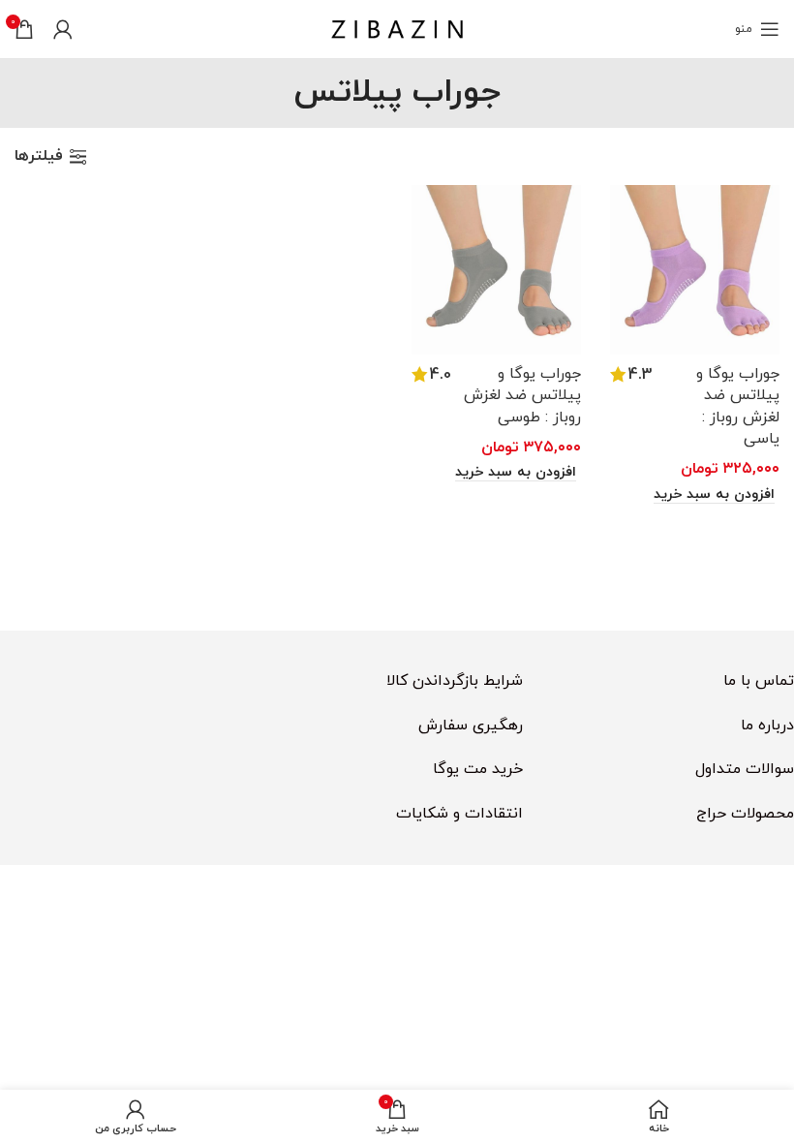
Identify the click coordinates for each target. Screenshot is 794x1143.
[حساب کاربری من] (63, 29)
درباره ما (767, 725)
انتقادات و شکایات (459, 813)
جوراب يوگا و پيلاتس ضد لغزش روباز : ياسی (737, 406)
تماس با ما (758, 681)
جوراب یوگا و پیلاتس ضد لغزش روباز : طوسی (522, 395)
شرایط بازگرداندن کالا (454, 681)
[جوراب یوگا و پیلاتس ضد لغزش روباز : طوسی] (496, 270)
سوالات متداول (744, 769)
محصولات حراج (745, 813)
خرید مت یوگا (478, 769)
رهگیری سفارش (470, 725)
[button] (716, 495)
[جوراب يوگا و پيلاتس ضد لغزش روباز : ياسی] (694, 270)
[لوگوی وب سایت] (397, 28)
